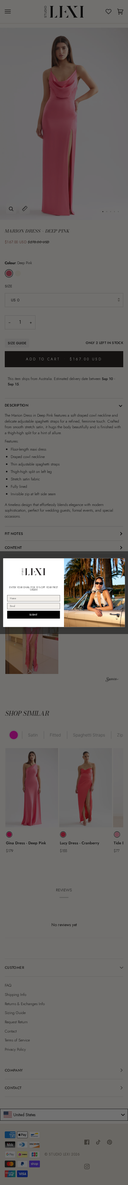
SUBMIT (33, 614)
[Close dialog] (121, 562)
